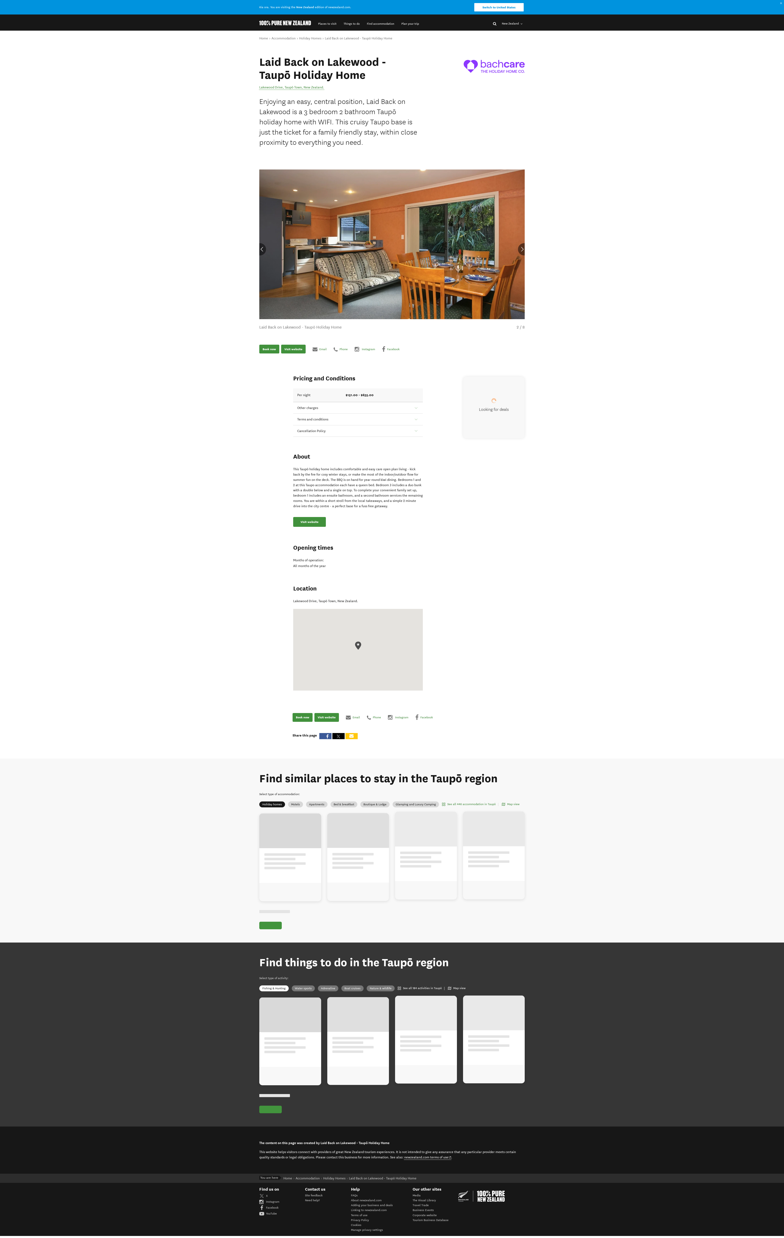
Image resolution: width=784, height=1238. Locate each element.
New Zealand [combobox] (511, 23)
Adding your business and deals (372, 1205)
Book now (269, 349)
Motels (295, 804)
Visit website (293, 349)
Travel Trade (421, 1205)
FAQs (354, 1195)
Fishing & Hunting (274, 988)
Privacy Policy (360, 1220)
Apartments (316, 804)
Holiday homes (272, 804)
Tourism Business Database (431, 1220)
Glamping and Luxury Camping (416, 804)
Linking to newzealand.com (369, 1210)
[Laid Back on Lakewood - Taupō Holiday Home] (494, 66)
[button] (327, 24)
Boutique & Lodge (374, 804)
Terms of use (359, 1215)
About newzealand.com (366, 1200)
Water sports (303, 988)
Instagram (272, 1201)
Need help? (312, 1200)
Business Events (423, 1210)
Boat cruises (352, 988)
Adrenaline (328, 988)
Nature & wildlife (381, 988)
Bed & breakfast (344, 804)
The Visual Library (424, 1200)
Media (417, 1195)
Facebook (271, 1207)
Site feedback (314, 1195)
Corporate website (425, 1215)
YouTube (271, 1213)
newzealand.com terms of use (427, 1157)
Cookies (356, 1225)
